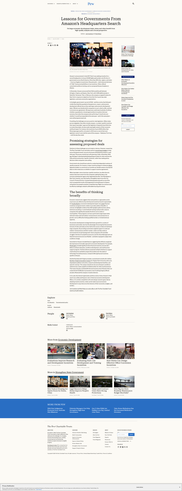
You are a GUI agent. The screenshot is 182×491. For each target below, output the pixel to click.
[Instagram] (120, 447)
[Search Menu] (133, 4)
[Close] (179, 487)
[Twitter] (124, 447)
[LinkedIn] (123, 447)
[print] (57, 45)
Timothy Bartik (75, 203)
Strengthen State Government (69, 372)
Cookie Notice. (39, 489)
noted (102, 203)
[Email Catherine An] (67, 330)
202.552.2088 (69, 328)
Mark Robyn (109, 313)
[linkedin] (51, 45)
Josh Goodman (70, 313)
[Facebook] (118, 447)
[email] (55, 45)
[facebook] (48, 45)
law (71, 156)
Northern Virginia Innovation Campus (80, 260)
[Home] (59, 426)
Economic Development (69, 340)
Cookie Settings (139, 487)
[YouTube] (127, 447)
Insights (95, 430)
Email (122, 123)
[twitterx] (52, 45)
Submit (128, 129)
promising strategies (101, 150)
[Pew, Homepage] (91, 3)
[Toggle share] (134, 42)
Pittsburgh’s (73, 245)
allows (110, 165)
